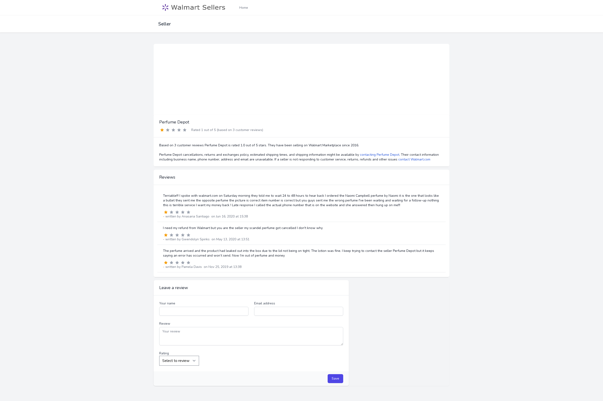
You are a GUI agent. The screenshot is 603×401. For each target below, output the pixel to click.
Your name (167, 303)
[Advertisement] (301, 79)
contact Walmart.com (414, 159)
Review (164, 323)
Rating (164, 353)
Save (335, 378)
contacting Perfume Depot (379, 154)
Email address (264, 303)
